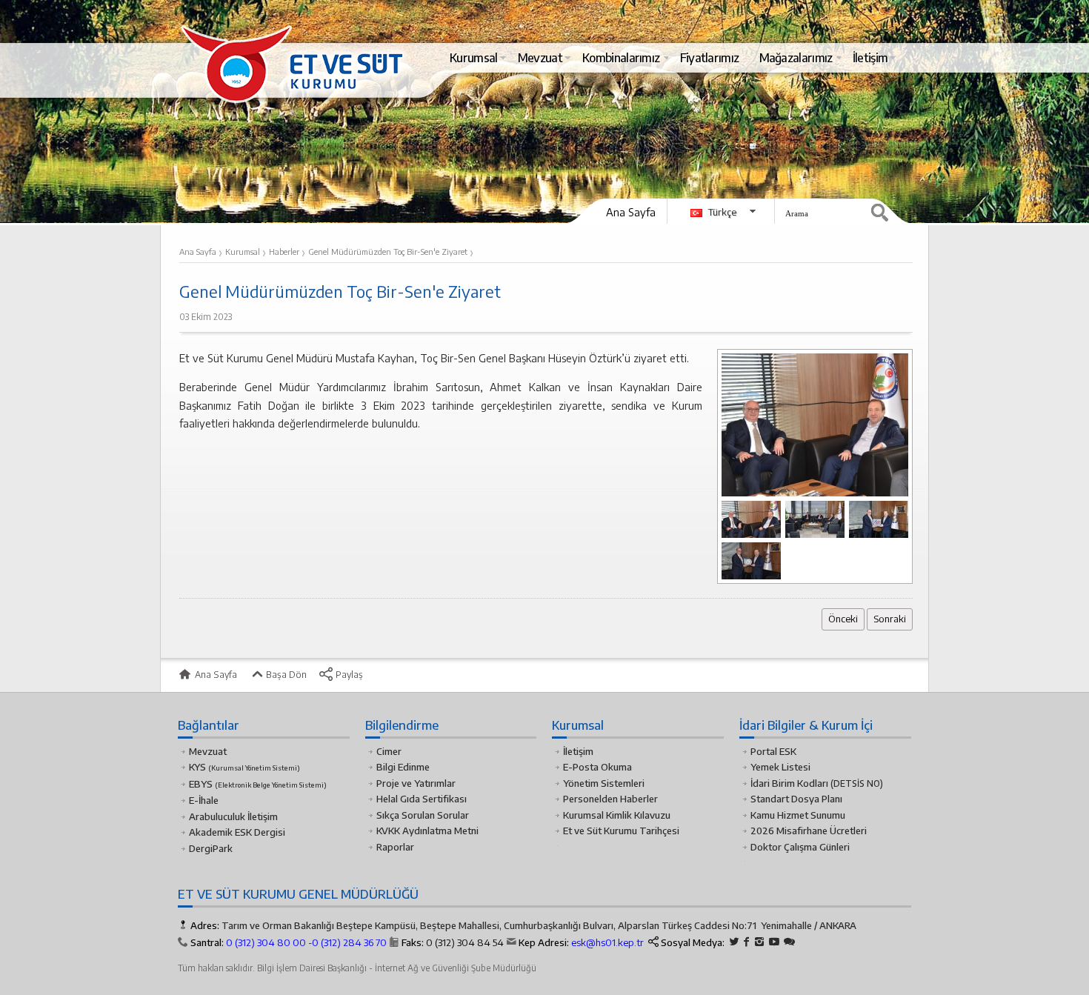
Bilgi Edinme (403, 767)
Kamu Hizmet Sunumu (797, 815)
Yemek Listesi (780, 767)
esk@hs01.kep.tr (607, 942)
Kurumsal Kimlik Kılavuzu (616, 815)
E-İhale (204, 800)
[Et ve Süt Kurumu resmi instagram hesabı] (759, 942)
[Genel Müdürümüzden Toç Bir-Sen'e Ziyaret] (815, 424)
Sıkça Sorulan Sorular (422, 815)
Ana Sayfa (631, 212)
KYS (244, 767)
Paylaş (348, 674)
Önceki (843, 619)
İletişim (578, 751)
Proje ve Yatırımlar (416, 783)
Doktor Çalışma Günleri (800, 847)
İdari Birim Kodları (789, 783)
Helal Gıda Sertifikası (421, 799)
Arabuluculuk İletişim (233, 816)
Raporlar (395, 847)
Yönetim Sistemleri (604, 783)
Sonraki (889, 619)
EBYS (258, 784)
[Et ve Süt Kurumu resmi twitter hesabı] (734, 942)
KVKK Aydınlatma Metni (427, 830)
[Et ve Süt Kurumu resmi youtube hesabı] (774, 942)
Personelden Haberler (610, 799)
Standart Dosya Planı (796, 799)
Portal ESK (773, 751)
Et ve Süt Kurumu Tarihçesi (621, 830)
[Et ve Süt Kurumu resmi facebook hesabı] (747, 942)
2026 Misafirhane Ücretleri (808, 830)
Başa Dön (285, 674)
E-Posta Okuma (597, 767)
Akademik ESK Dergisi (237, 832)
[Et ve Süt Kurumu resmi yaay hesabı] (789, 942)
